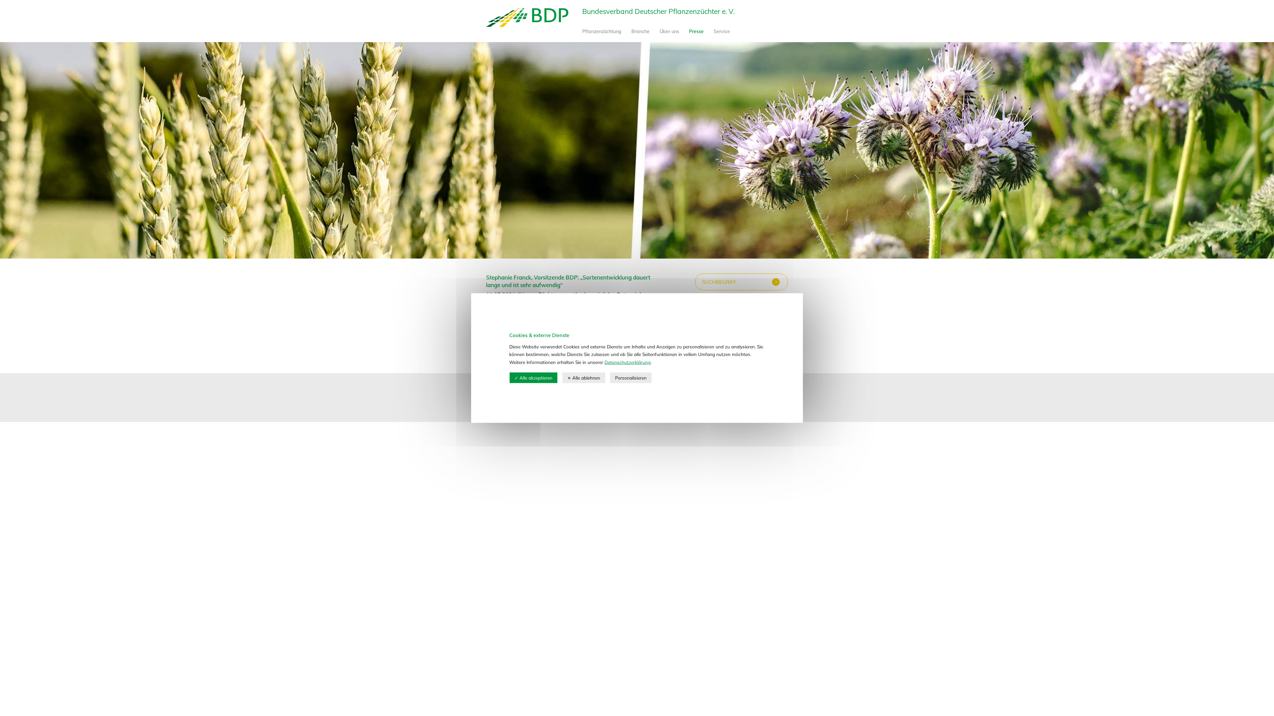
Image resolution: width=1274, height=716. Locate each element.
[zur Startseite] (527, 24)
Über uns (669, 31)
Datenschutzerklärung (627, 362)
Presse (696, 31)
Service (722, 31)
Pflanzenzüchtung (601, 31)
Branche (640, 31)
